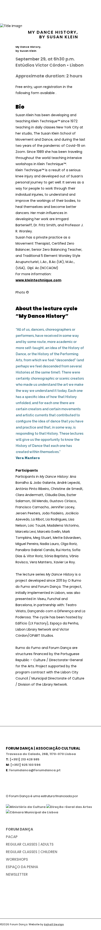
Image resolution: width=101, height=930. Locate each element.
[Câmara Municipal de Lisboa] (32, 812)
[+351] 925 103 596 (25, 765)
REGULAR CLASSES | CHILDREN (31, 851)
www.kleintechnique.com (38, 280)
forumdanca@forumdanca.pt (35, 770)
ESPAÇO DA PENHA (22, 866)
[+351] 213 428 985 (24, 759)
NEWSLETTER (17, 874)
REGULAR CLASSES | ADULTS (30, 844)
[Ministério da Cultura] (26, 807)
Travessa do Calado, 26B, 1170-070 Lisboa (41, 754)
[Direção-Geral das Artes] (69, 807)
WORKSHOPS (17, 859)
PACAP (12, 836)
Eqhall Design (54, 924)
